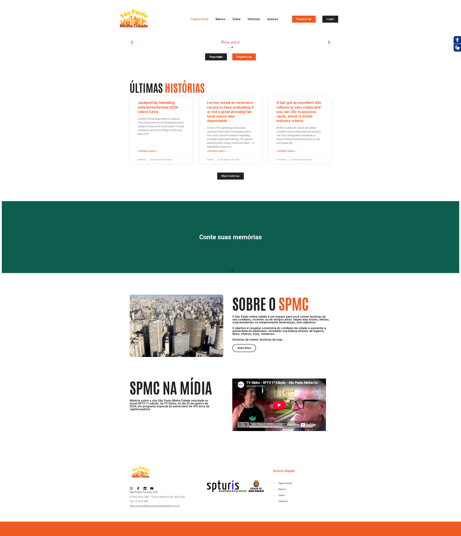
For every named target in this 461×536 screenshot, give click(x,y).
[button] (132, 42)
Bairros (220, 19)
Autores (272, 19)
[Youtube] (151, 488)
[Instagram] (131, 488)
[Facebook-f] (138, 488)
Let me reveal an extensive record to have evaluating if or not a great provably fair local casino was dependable (230, 111)
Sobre (236, 19)
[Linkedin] (145, 488)
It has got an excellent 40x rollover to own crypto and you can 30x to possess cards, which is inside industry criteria (298, 111)
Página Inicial (199, 19)
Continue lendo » (147, 151)
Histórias (254, 19)
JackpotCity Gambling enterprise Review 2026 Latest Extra (158, 107)
